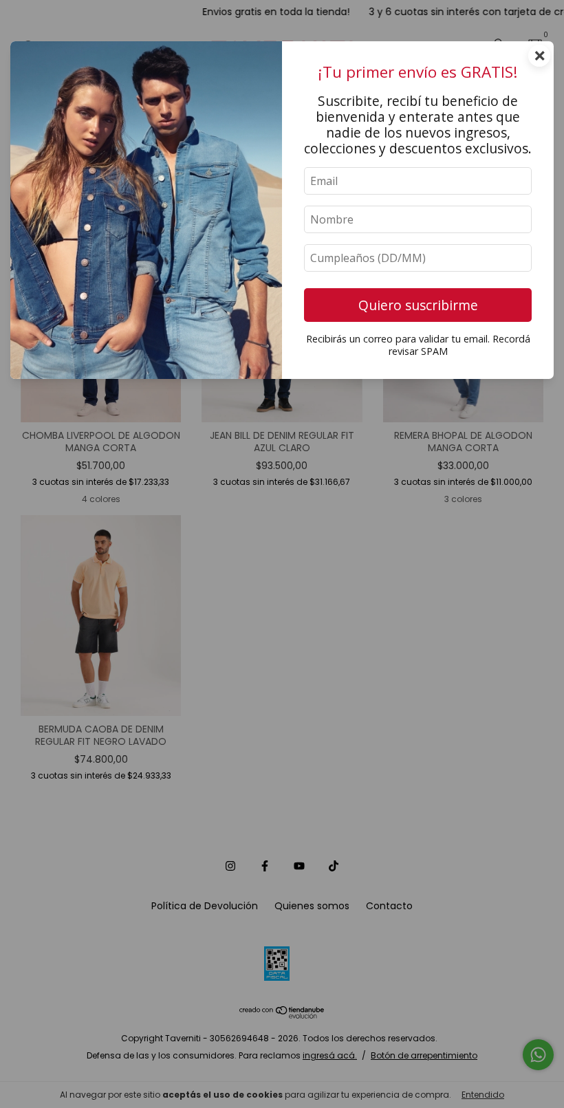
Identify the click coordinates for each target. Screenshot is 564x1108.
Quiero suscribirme (418, 305)
